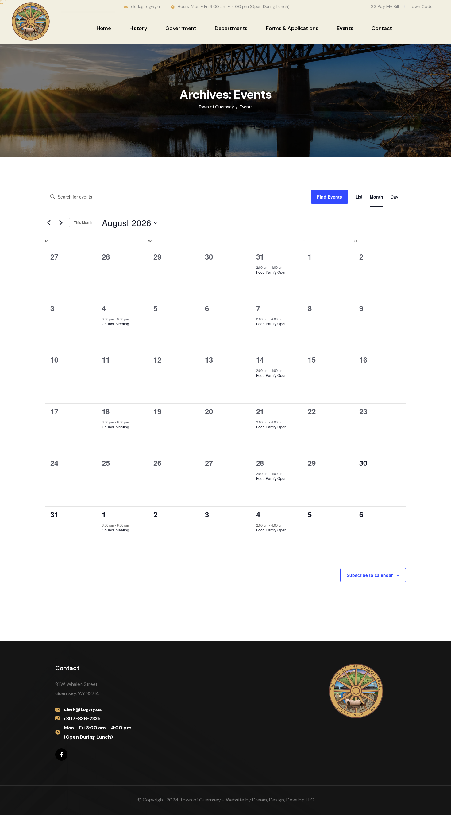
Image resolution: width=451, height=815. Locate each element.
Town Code (421, 6)
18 (105, 411)
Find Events (329, 197)
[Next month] (60, 222)
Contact (382, 28)
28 (260, 463)
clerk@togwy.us (146, 6)
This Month (83, 222)
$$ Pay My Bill (385, 6)
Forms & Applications (292, 28)
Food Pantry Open (271, 272)
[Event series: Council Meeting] (132, 318)
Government (180, 28)
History (138, 28)
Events (345, 28)
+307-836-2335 (82, 718)
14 (260, 359)
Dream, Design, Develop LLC (283, 800)
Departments (231, 28)
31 (260, 256)
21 (260, 411)
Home (104, 28)
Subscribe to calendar (370, 575)
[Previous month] (48, 222)
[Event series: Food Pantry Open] (286, 267)
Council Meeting (115, 323)
